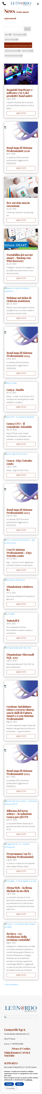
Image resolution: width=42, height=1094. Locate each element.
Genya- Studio (15, 390)
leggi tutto (21, 113)
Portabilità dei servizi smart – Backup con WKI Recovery (20, 258)
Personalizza (10, 1088)
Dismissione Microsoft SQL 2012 (20, 656)
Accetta (9, 1084)
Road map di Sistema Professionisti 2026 (19, 149)
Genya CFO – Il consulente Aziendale (19, 425)
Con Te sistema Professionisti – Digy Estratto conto (19, 553)
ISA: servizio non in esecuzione (18, 204)
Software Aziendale (11, 51)
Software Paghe (10, 39)
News (6, 34)
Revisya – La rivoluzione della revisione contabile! (18, 937)
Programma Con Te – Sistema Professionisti (20, 855)
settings (29, 1080)
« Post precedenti (11, 984)
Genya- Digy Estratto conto (19, 462)
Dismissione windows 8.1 (20, 588)
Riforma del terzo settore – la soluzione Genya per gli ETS (19, 814)
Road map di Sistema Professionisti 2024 (19, 354)
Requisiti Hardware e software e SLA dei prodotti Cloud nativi (19, 93)
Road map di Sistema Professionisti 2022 (19, 772)
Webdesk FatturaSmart (12, 56)
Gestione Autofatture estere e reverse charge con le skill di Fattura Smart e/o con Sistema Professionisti (20, 713)
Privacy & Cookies (21, 1048)
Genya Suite (26, 51)
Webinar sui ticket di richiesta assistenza (19, 299)
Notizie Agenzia (18, 34)
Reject (19, 1084)
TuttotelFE (13, 620)
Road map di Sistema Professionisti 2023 (19, 511)
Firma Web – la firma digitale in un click (19, 889)
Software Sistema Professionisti (16, 45)
